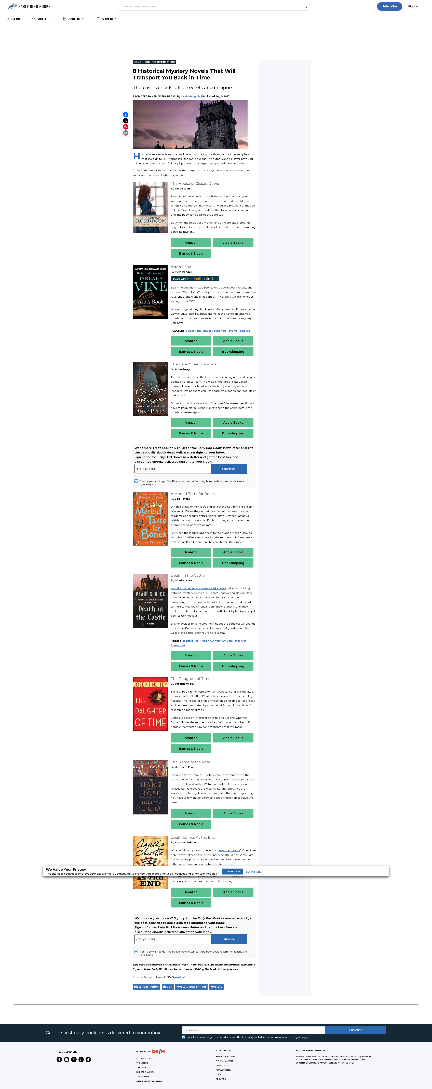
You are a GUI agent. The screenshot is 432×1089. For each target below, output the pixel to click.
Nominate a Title (224, 1061)
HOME (137, 62)
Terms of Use (223, 1065)
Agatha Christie (229, 850)
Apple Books (233, 243)
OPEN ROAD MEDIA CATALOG (149, 1081)
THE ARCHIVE (142, 1063)
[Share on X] (125, 120)
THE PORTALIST (143, 1077)
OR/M (218, 1074)
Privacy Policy (223, 1070)
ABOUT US (221, 1079)
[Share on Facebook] (125, 114)
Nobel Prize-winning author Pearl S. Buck (198, 588)
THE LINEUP (141, 1068)
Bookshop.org (233, 352)
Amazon (191, 243)
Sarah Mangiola (190, 96)
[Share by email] (125, 133)
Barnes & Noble (191, 253)
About (15, 18)
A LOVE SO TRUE (144, 1058)
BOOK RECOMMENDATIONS (160, 62)
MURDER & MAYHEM (145, 1072)
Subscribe (389, 6)
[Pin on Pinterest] (125, 127)
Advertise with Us (225, 1056)
